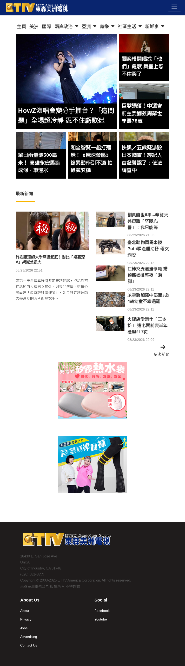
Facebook (102, 611)
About (24, 611)
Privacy (25, 619)
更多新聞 (161, 354)
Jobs (23, 628)
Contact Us (28, 645)
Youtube (100, 619)
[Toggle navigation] (174, 7)
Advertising (28, 637)
